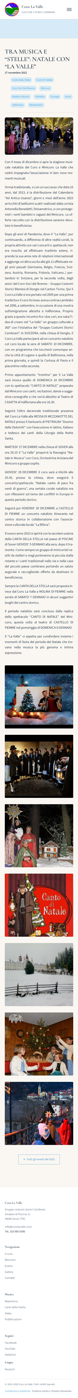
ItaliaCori (10, 1355)
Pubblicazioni (13, 1319)
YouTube (10, 1349)
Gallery (9, 1272)
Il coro (9, 1254)
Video (8, 1313)
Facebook (11, 1343)
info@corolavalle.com (18, 1227)
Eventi (9, 1266)
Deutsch (10, 1369)
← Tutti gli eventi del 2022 (39, 1159)
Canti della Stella (15, 1307)
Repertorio (11, 1301)
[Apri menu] (69, 9)
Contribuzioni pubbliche (17, 1391)
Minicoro (10, 1260)
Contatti (10, 1278)
